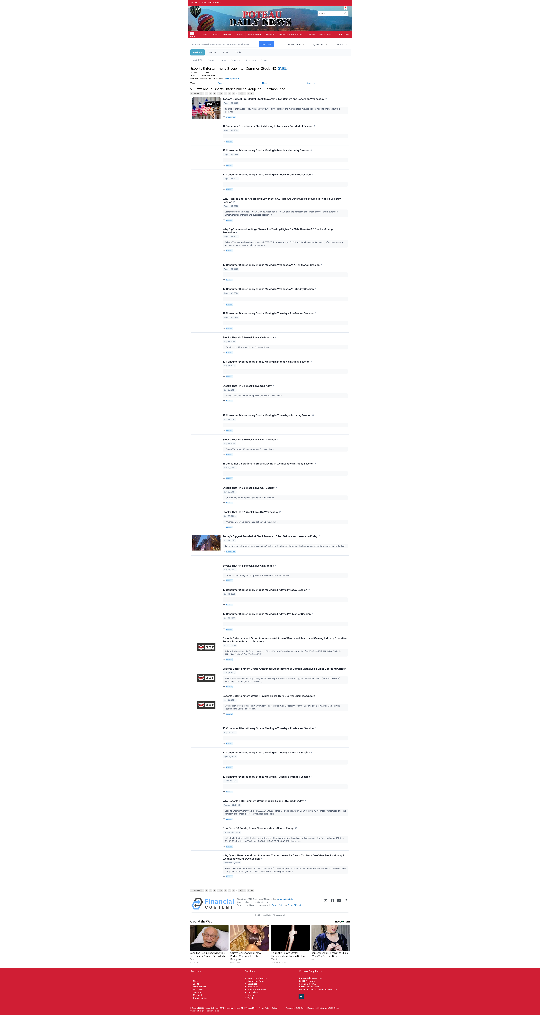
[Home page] (270, 13)
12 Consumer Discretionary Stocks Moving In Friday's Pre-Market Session (268, 174)
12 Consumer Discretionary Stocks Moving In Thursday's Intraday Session (268, 415)
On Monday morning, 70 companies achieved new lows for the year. (258, 575)
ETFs (225, 52)
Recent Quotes (294, 44)
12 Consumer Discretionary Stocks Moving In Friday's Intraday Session (266, 589)
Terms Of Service (295, 905)
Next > (250, 93)
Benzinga (229, 141)
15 (244, 93)
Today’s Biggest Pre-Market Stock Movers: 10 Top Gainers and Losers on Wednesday (275, 98)
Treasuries (265, 60)
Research (310, 83)
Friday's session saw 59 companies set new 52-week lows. (254, 395)
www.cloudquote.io (285, 899)
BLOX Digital (334, 1008)
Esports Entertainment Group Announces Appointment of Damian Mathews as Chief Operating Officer (284, 668)
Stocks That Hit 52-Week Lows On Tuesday (250, 487)
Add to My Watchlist (231, 79)
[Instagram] (345, 904)
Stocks (212, 52)
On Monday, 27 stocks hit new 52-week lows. (247, 347)
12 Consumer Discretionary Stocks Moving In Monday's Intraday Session (267, 150)
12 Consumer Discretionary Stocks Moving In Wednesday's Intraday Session (270, 289)
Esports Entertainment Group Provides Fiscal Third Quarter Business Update (269, 695)
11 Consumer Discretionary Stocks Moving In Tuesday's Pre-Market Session (269, 126)
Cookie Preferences (211, 1011)
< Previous (195, 93)
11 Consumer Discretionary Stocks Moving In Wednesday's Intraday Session (269, 463)
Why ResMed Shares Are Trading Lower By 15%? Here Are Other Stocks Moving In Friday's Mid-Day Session (282, 200)
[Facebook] (332, 904)
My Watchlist (318, 44)
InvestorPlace (230, 117)
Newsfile (229, 659)
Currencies (235, 60)
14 (240, 93)
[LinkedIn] (339, 904)
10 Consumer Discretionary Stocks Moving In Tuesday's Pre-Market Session (269, 728)
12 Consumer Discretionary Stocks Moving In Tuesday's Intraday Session (268, 752)
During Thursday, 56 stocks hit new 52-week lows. (250, 449)
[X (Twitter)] (326, 904)
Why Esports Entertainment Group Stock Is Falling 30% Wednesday (264, 800)
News (223, 60)
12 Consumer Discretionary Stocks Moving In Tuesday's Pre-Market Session (269, 313)
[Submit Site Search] (345, 13)
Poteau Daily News (212, 1008)
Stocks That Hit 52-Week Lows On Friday (248, 385)
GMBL (282, 68)
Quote (221, 83)
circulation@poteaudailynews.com (321, 989)
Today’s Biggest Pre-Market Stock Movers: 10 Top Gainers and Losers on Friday (271, 536)
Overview (212, 60)
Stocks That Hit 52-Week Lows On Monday (250, 337)
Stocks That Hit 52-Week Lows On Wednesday (252, 512)
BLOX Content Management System (310, 1008)
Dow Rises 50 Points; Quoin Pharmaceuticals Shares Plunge (260, 828)
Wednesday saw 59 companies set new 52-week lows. (252, 522)
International (250, 60)
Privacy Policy (278, 905)
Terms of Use (251, 1008)
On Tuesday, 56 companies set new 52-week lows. (250, 497)
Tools (238, 52)
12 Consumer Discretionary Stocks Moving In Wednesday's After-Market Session (272, 264)
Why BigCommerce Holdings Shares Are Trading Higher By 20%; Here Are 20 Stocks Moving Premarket (278, 231)
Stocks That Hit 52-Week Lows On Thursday (250, 439)
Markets (197, 52)
